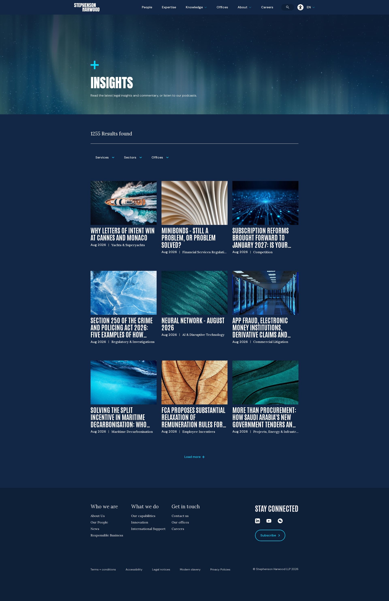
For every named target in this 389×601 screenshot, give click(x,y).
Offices (222, 7)
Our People (99, 522)
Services (107, 160)
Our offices (180, 522)
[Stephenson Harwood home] (86, 14)
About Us (98, 516)
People (147, 7)
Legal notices (161, 569)
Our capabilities (143, 516)
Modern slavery (190, 569)
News (95, 529)
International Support (148, 529)
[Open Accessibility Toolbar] (300, 7)
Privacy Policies (220, 569)
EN (309, 7)
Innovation (139, 522)
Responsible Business (107, 535)
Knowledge (196, 10)
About (247, 10)
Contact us (180, 516)
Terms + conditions (103, 569)
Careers (267, 7)
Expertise (169, 7)
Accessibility (134, 569)
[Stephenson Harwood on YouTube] (268, 520)
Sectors (135, 160)
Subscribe (268, 535)
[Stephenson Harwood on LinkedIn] (257, 520)
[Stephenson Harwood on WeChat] (280, 520)
